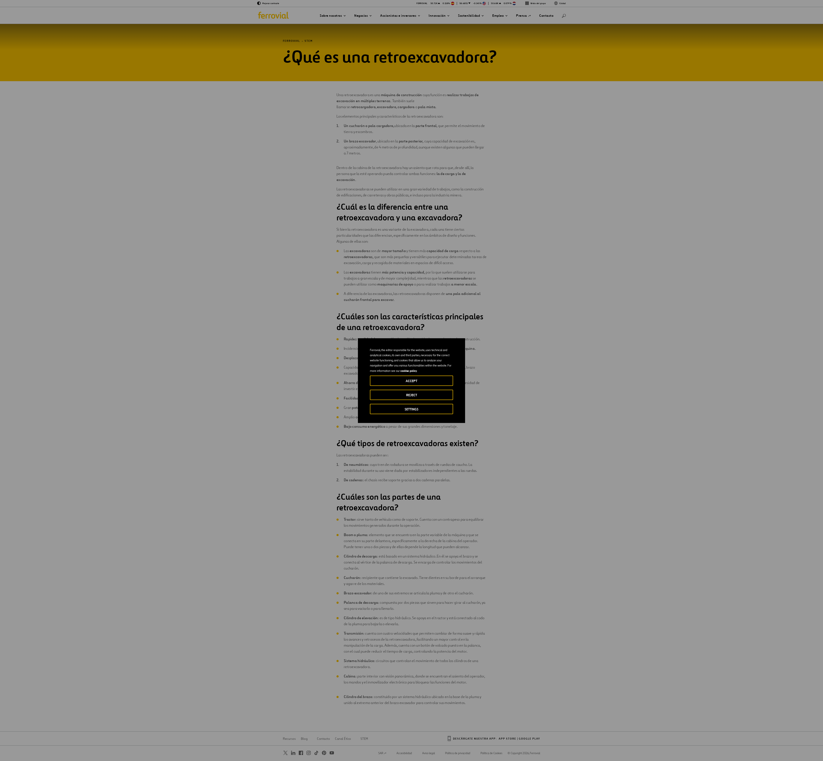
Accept (411, 380)
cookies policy (408, 370)
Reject (411, 395)
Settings (411, 409)
